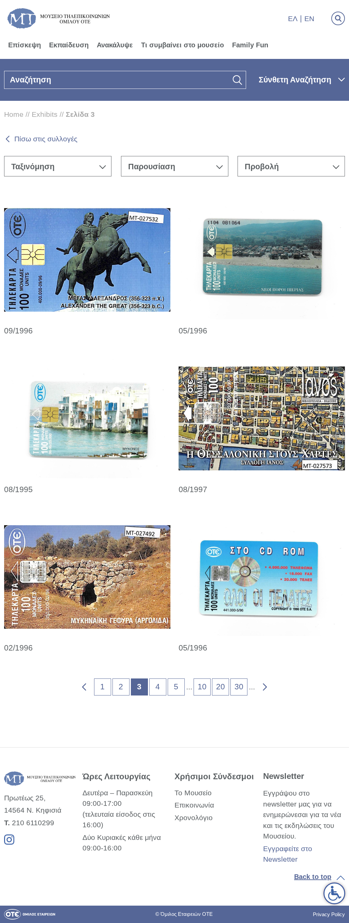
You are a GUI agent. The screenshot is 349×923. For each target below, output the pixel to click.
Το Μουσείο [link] (193, 793)
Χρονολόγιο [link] (193, 818)
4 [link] (157, 686)
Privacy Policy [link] (329, 914)
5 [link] (176, 686)
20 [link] (220, 686)
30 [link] (238, 686)
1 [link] (102, 686)
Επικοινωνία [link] (194, 805)
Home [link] (14, 114)
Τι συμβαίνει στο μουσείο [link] (182, 45)
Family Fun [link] (250, 45)
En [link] (309, 18)
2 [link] (121, 686)
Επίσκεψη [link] (24, 45)
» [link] (260, 685)
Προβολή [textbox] (262, 166)
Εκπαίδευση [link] (69, 45)
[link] (334, 893)
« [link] (79, 685)
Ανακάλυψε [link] (115, 45)
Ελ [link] (293, 18)
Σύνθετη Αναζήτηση (295, 79)
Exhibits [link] (45, 114)
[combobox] (57, 166)
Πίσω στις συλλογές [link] (45, 139)
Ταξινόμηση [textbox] (33, 166)
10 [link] (202, 686)
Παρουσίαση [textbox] (151, 166)
